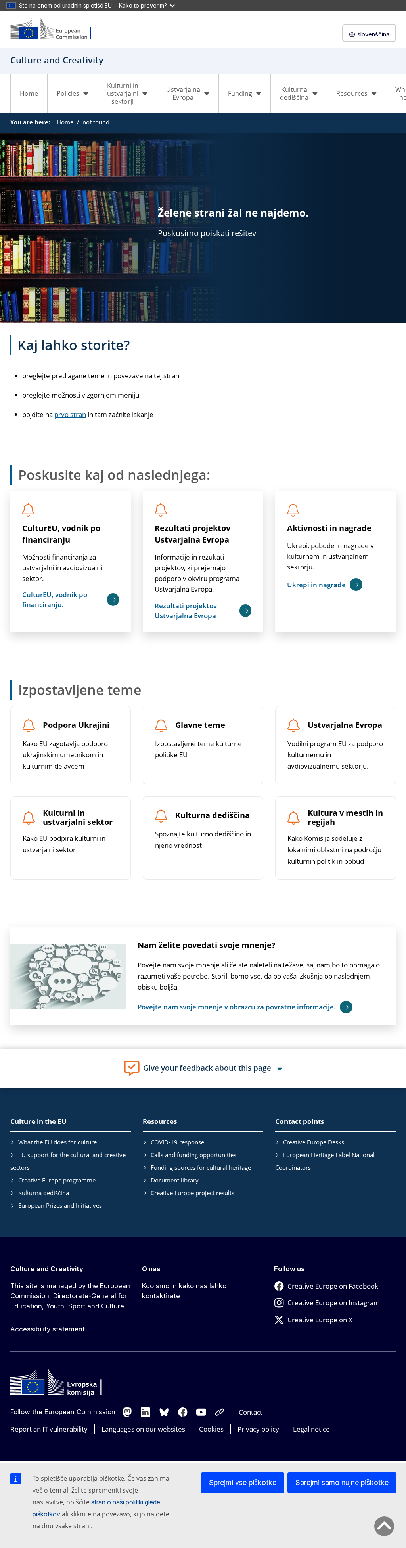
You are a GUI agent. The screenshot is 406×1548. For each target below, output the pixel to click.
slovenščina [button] (373, 34)
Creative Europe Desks (313, 1142)
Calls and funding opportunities (193, 1155)
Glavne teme (200, 725)
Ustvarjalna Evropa (345, 725)
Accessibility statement (47, 1329)
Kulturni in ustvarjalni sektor (78, 818)
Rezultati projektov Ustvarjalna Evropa (192, 534)
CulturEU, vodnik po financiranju (61, 534)
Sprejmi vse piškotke (242, 1482)
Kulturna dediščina (212, 815)
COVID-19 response (177, 1142)
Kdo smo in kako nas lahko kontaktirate (184, 1291)
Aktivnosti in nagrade (329, 528)
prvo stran (70, 414)
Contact (250, 1412)
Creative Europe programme (57, 1180)
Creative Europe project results (192, 1193)
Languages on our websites (143, 1429)
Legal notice (311, 1429)
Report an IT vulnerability (49, 1429)
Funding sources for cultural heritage (201, 1167)
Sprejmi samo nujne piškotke (342, 1482)
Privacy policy (258, 1429)
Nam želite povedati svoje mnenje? (207, 945)
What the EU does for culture (57, 1142)
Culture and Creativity (46, 1269)
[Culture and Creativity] (56, 29)
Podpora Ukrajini (76, 725)
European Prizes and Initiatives (60, 1205)
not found (95, 122)
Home (29, 93)
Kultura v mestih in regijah (345, 818)
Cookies (211, 1429)
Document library (175, 1180)
